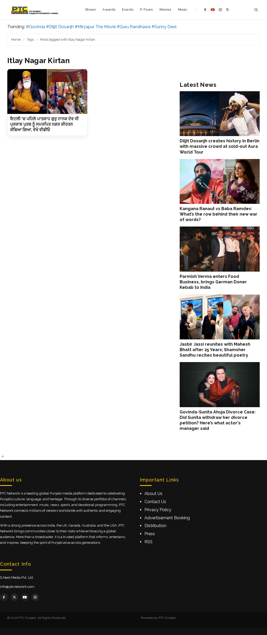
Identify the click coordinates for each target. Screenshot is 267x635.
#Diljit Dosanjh (60, 26)
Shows (90, 9)
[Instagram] (220, 9)
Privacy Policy (157, 509)
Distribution (155, 525)
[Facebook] (205, 9)
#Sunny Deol (164, 26)
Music (183, 9)
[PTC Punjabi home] (35, 9)
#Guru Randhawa (133, 26)
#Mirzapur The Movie (95, 26)
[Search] (256, 9)
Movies (165, 9)
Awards (108, 9)
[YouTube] (213, 10)
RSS (148, 541)
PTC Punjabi (167, 618)
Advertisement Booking (167, 517)
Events (127, 9)
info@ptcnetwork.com (17, 587)
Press (149, 533)
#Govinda (35, 26)
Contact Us (155, 501)
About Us (153, 493)
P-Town (146, 9)
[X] (227, 9)
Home (16, 39)
